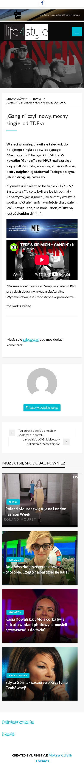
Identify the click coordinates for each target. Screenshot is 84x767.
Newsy (37, 98)
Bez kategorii (18, 675)
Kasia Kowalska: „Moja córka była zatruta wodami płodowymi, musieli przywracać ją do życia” (36, 624)
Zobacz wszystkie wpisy (42, 407)
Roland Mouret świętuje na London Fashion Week (35, 511)
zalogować (31, 339)
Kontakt (8, 733)
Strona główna (16, 98)
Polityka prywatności (18, 721)
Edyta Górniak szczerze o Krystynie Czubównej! (36, 685)
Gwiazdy (15, 559)
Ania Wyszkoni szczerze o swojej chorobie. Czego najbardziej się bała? (37, 569)
